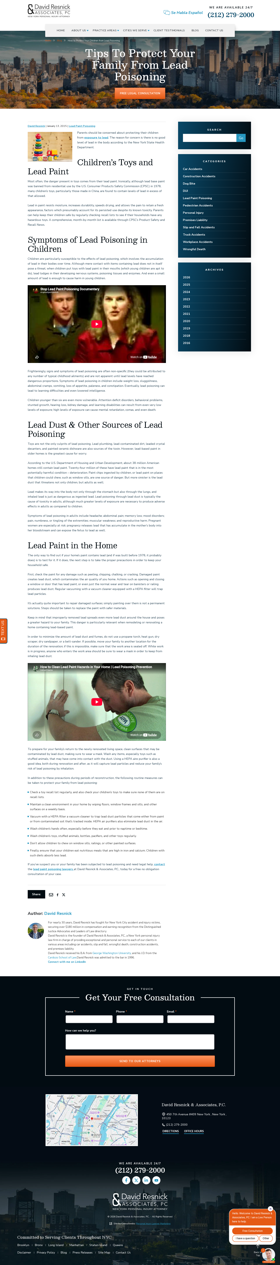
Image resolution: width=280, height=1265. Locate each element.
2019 (186, 328)
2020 (186, 321)
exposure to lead (96, 138)
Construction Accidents (199, 176)
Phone (121, 1012)
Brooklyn (23, 1245)
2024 (186, 292)
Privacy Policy (46, 1252)
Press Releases (83, 1252)
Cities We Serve (135, 30)
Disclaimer (24, 1252)
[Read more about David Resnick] (36, 924)
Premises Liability (195, 220)
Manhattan (76, 1245)
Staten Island (98, 1245)
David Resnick (36, 126)
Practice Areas (105, 30)
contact (159, 864)
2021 (186, 314)
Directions (171, 1131)
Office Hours (194, 1131)
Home (61, 30)
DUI (185, 191)
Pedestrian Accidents (198, 205)
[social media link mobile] (126, 1180)
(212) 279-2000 (231, 13)
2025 (186, 285)
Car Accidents (192, 169)
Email (172, 1012)
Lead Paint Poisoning (82, 126)
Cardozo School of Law (62, 957)
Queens (118, 1245)
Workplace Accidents (198, 242)
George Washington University (112, 953)
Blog (195, 30)
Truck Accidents (194, 235)
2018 (186, 336)
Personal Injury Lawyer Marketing (153, 1223)
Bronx (39, 1245)
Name (70, 1012)
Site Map (104, 1252)
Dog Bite (189, 184)
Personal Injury (193, 213)
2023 (186, 299)
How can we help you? (80, 1030)
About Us (78, 30)
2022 (186, 307)
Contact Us (214, 30)
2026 (186, 277)
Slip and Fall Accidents (199, 227)
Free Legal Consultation (140, 93)
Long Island (56, 1245)
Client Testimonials (169, 30)
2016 (186, 343)
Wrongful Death (194, 249)
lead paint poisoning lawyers (53, 869)
